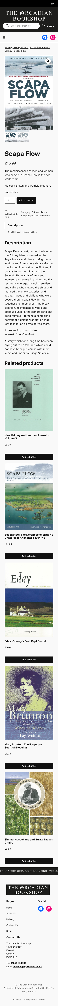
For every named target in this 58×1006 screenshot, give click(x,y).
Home (8, 47)
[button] (48, 61)
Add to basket (26, 200)
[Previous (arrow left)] (5, 503)
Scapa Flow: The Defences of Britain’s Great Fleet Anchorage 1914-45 (29, 536)
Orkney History (20, 47)
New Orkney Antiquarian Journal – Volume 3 (27, 437)
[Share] (41, 3)
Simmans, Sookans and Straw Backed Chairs (29, 841)
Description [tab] (15, 225)
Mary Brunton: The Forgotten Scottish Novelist (23, 746)
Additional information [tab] (22, 232)
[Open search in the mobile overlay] (21, 26)
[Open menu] (4, 37)
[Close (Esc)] (47, 3)
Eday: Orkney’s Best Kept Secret (25, 641)
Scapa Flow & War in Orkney (35, 215)
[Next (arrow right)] (52, 503)
